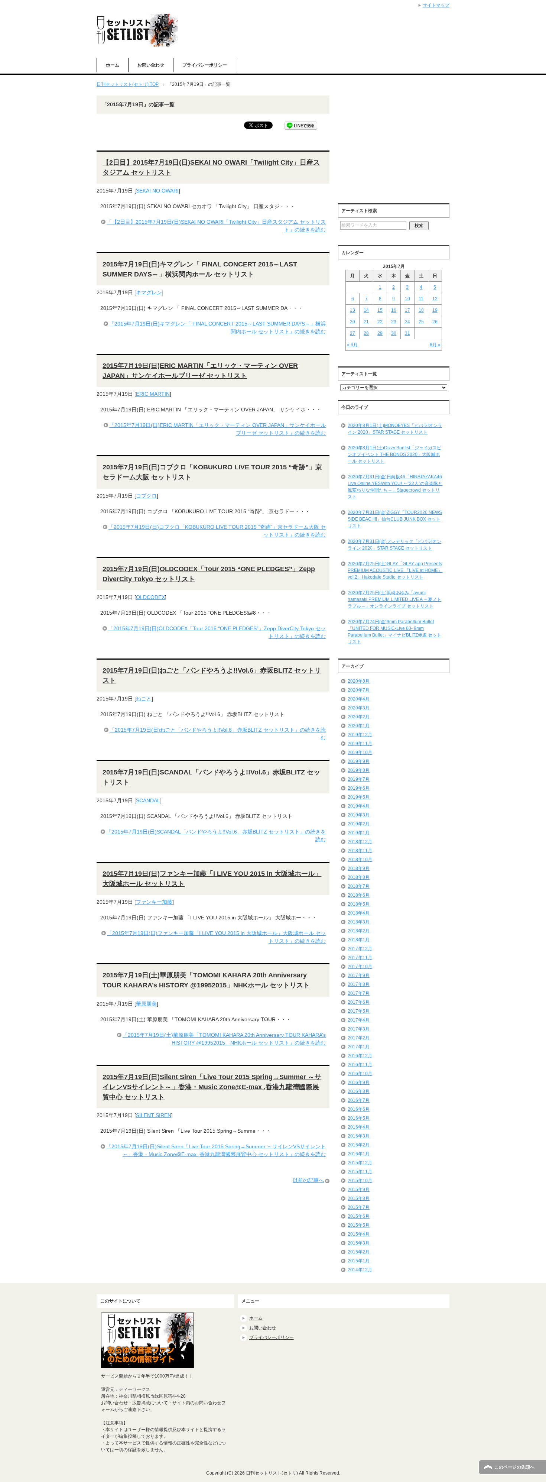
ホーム (112, 65)
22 (380, 321)
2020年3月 (359, 708)
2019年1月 (359, 832)
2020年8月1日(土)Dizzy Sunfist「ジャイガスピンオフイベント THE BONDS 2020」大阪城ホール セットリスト (394, 454)
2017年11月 (360, 957)
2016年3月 (359, 1136)
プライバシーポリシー (204, 65)
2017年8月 (359, 984)
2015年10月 (360, 1180)
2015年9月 (359, 1189)
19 (435, 310)
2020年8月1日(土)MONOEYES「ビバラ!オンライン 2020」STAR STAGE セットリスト (395, 429)
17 (407, 310)
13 (352, 310)
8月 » (435, 344)
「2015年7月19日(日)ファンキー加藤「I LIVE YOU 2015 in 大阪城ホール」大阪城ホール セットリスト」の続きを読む (216, 937)
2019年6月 (359, 788)
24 (407, 321)
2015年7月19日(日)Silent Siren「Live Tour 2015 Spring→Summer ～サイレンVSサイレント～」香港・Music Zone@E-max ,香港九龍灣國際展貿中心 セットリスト (212, 1087)
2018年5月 (359, 904)
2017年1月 (359, 1046)
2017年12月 (360, 948)
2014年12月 (360, 1269)
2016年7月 (359, 1100)
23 (393, 321)
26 (435, 321)
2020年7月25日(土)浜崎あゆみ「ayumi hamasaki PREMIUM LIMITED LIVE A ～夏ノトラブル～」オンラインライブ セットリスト (394, 599)
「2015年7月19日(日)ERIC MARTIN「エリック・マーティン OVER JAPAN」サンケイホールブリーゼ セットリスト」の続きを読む (217, 429)
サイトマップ (436, 5)
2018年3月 (359, 922)
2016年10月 (360, 1073)
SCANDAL (148, 800)
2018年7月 (359, 886)
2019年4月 (359, 806)
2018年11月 (360, 850)
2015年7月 (359, 1207)
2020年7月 (359, 690)
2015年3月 (359, 1243)
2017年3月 (359, 1029)
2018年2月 (359, 930)
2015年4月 (359, 1234)
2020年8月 (359, 681)
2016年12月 (360, 1055)
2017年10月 (360, 966)
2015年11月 (360, 1171)
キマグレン (149, 292)
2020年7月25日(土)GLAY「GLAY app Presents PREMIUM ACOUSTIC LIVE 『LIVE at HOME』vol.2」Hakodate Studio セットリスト (395, 570)
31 (407, 333)
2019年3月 (359, 815)
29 (380, 333)
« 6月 (352, 344)
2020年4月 (359, 699)
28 (366, 333)
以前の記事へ (308, 1180)
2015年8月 (359, 1198)
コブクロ (146, 496)
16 (393, 310)
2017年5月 (359, 1011)
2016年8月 (359, 1091)
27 (352, 333)
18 (421, 310)
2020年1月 (359, 725)
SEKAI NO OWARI (157, 191)
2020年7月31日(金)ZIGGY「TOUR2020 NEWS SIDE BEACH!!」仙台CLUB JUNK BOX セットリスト (395, 519)
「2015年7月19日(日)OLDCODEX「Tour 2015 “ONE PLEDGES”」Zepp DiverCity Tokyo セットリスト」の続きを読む (217, 632)
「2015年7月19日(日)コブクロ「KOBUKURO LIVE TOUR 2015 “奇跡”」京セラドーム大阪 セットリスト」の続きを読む (217, 531)
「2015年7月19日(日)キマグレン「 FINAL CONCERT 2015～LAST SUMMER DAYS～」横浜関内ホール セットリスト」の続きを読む (217, 327)
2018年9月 (359, 868)
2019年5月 (359, 797)
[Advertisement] (400, 148)
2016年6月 (359, 1109)
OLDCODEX (150, 597)
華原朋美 (146, 1004)
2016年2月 (359, 1145)
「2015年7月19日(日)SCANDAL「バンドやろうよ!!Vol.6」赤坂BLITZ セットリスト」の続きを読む (216, 835)
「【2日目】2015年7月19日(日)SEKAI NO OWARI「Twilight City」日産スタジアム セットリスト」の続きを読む (216, 226)
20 (352, 321)
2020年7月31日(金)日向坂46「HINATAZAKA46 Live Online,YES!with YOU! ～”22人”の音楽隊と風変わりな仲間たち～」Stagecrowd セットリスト (395, 486)
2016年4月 (359, 1127)
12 (435, 298)
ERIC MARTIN (153, 394)
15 (380, 310)
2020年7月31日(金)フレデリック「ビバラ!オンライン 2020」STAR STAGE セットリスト (394, 545)
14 (366, 310)
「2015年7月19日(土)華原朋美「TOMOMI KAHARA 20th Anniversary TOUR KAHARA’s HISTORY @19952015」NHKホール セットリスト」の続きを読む (224, 1039)
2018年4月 (359, 913)
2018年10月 (360, 859)
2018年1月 (359, 939)
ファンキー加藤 (154, 902)
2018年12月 (360, 841)
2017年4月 (359, 1020)
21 (366, 321)
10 (407, 298)
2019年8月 (359, 770)
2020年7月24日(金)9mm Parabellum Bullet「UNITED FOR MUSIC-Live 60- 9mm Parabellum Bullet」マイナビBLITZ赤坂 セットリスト (394, 631)
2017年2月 (359, 1038)
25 (421, 321)
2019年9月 (359, 761)
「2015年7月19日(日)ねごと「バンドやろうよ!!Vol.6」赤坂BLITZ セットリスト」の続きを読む (218, 734)
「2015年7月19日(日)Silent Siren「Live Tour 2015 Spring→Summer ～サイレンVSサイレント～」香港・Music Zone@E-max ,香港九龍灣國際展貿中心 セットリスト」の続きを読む (216, 1150)
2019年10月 (360, 752)
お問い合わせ (150, 65)
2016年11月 (360, 1064)
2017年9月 (359, 975)
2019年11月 (360, 743)
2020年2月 (359, 716)
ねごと (144, 699)
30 (393, 333)
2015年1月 (359, 1260)
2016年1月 (359, 1153)
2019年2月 (359, 823)
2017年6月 (359, 1002)
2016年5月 (359, 1118)
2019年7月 (359, 779)
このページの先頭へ (514, 1467)
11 (421, 298)
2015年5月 (359, 1225)
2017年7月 (359, 993)
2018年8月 (359, 877)
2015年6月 (359, 1216)
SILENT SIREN (153, 1115)
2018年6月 (359, 895)
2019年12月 (360, 734)
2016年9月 (359, 1082)
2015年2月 (359, 1252)
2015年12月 (360, 1162)
